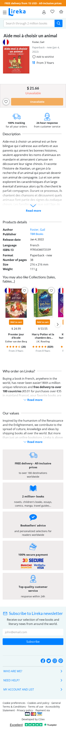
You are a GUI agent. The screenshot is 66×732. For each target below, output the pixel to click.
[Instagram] (54, 661)
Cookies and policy (38, 703)
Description (11, 134)
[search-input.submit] (58, 23)
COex (41, 719)
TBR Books (36, 233)
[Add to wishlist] (6, 101)
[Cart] (61, 11)
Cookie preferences (14, 703)
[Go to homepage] (17, 12)
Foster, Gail (38, 41)
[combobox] (29, 23)
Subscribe (33, 642)
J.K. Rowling (43, 341)
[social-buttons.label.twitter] (48, 661)
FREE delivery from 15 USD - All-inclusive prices (33, 3)
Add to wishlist (45, 56)
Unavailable (37, 101)
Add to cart (16, 322)
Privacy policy (25, 710)
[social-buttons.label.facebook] (43, 661)
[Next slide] (58, 324)
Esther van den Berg (16, 341)
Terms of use (35, 706)
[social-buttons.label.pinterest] (60, 661)
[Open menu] (3, 12)
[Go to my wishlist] (52, 11)
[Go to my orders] (44, 12)
